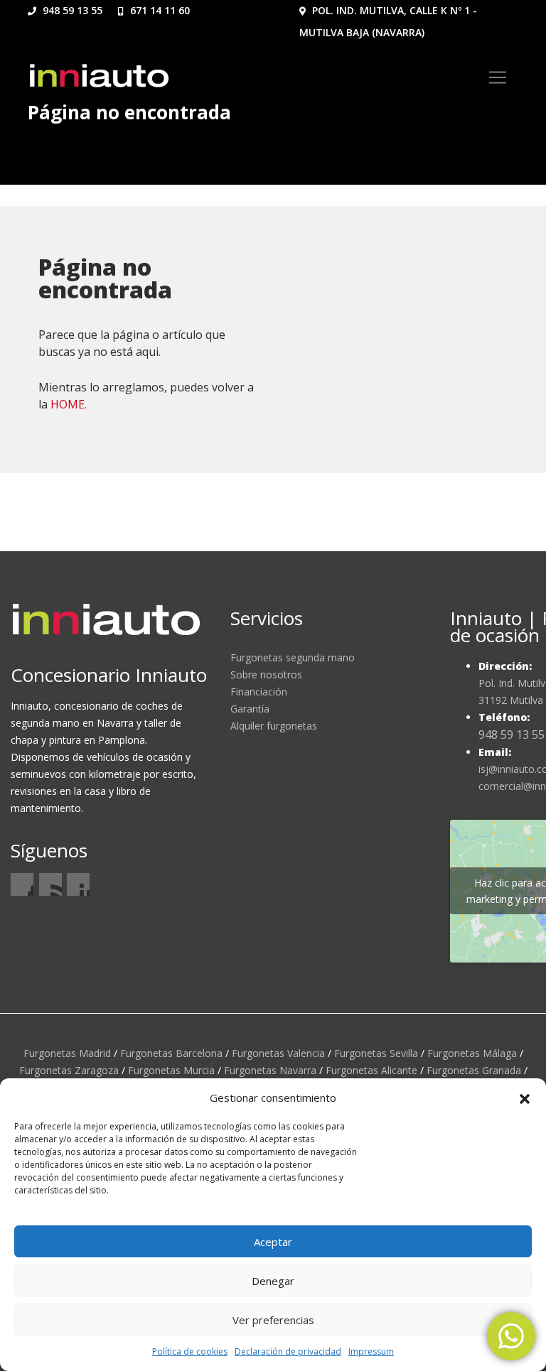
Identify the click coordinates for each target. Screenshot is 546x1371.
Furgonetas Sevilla (376, 1053)
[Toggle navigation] (498, 77)
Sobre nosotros (266, 674)
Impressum (371, 1351)
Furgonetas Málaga (472, 1053)
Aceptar (273, 1242)
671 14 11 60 (158, 10)
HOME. (68, 404)
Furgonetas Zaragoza (69, 1070)
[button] (525, 1097)
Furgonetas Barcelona (171, 1053)
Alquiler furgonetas (273, 725)
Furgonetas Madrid (67, 1053)
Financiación (258, 691)
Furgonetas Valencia (278, 1053)
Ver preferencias (273, 1320)
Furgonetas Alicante (371, 1070)
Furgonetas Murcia (171, 1070)
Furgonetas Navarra (270, 1070)
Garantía (249, 708)
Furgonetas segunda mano (292, 657)
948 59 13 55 (71, 10)
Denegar (273, 1281)
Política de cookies (190, 1351)
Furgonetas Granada (474, 1070)
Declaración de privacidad (288, 1351)
